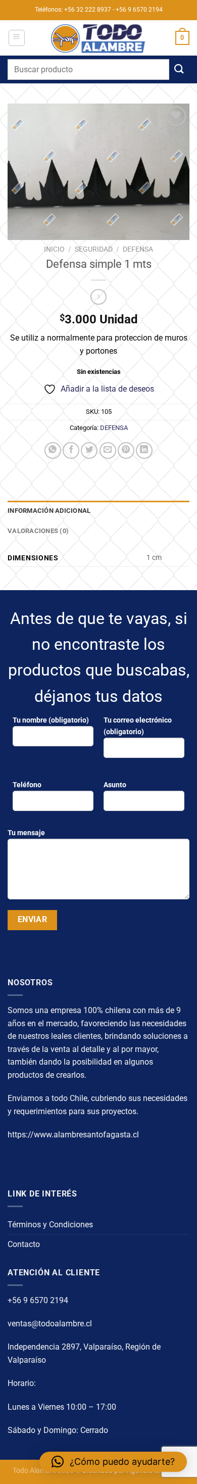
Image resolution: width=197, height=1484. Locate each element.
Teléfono (27, 785)
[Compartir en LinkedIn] (144, 450)
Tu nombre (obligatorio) (51, 720)
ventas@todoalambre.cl (50, 1323)
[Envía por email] (108, 450)
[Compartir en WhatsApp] (52, 450)
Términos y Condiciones (50, 1224)
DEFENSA (138, 249)
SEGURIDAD (94, 249)
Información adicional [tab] (49, 510)
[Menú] (17, 38)
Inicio (54, 249)
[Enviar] (179, 69)
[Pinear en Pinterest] (126, 450)
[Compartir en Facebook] (71, 450)
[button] (113, 1462)
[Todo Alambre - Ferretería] (98, 38)
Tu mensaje (26, 833)
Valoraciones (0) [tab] (38, 531)
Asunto (115, 785)
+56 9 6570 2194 (38, 1300)
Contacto (24, 1244)
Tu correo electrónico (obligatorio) (138, 726)
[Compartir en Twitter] (89, 450)
